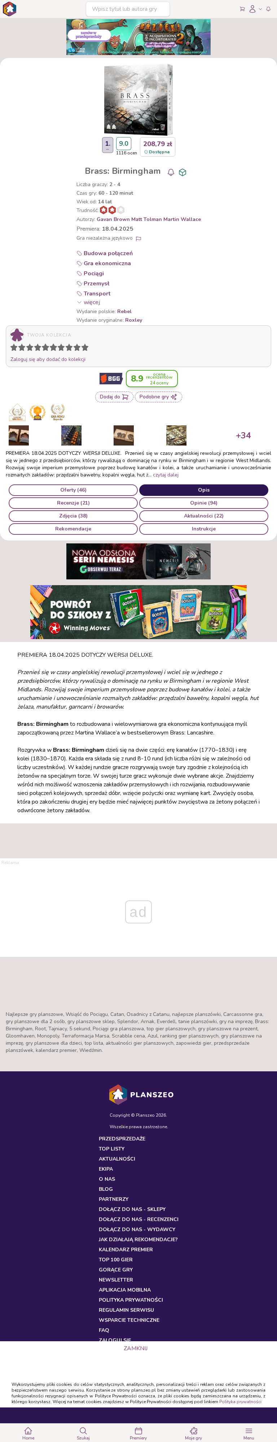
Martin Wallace (182, 219)
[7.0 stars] (63, 349)
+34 (243, 435)
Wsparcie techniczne (129, 1320)
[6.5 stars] (59, 349)
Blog (106, 1189)
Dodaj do (110, 396)
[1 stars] (12, 349)
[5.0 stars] (47, 349)
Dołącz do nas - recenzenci (139, 1219)
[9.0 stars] (78, 349)
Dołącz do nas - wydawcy (137, 1229)
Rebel (124, 311)
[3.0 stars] (31, 349)
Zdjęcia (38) (73, 515)
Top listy (111, 1148)
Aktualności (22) (204, 515)
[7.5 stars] (67, 349)
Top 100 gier (116, 1259)
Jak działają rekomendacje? (138, 1239)
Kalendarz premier (126, 1249)
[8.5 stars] (75, 349)
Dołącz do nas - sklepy (132, 1209)
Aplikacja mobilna (125, 1290)
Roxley (133, 320)
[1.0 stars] (15, 349)
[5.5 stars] (51, 349)
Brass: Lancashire (191, 733)
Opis (204, 490)
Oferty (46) (73, 490)
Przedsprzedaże (122, 1138)
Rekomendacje (73, 528)
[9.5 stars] (83, 349)
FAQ (104, 1330)
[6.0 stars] (55, 349)
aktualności (117, 1159)
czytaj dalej (166, 474)
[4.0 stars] (39, 349)
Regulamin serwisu (126, 1310)
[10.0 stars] (86, 349)
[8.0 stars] (70, 349)
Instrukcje (204, 528)
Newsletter (116, 1279)
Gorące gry (116, 1269)
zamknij (136, 1348)
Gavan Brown (113, 219)
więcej (92, 302)
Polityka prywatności (240, 1402)
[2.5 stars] (28, 349)
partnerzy (113, 1199)
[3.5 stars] (36, 349)
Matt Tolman (146, 219)
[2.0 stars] (23, 349)
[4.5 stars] (43, 349)
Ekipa (106, 1169)
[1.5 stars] (20, 349)
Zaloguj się (115, 1340)
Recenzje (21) (73, 502)
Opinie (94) (203, 502)
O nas (107, 1179)
